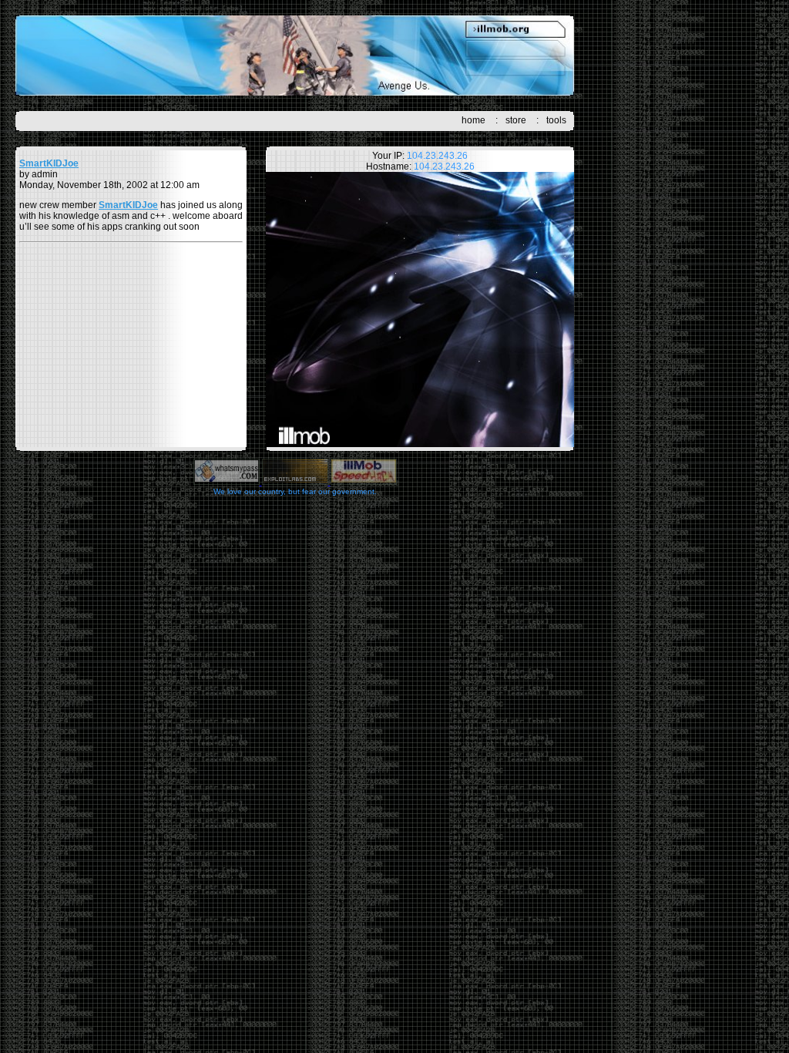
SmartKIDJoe (49, 163)
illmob (294, 55)
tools (556, 120)
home (473, 120)
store (515, 120)
